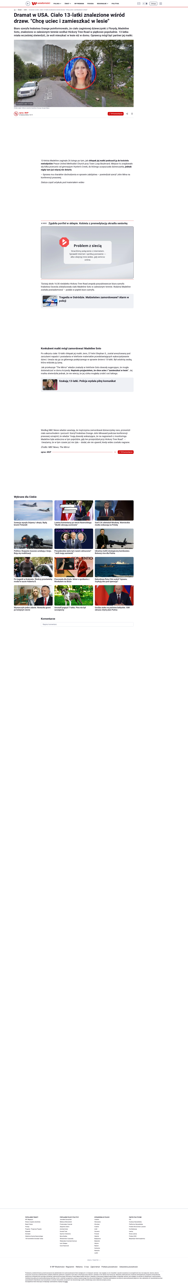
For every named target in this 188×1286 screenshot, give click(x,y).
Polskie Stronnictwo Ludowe (137, 1226)
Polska (56, 3)
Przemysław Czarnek (66, 1224)
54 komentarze (117, 114)
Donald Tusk (63, 1231)
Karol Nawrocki (64, 1246)
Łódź (95, 1229)
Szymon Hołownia (65, 1234)
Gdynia (96, 1243)
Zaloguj (153, 3)
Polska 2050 (132, 1236)
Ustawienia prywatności (128, 1267)
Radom (96, 1246)
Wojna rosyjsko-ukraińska (32, 1222)
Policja (27, 1226)
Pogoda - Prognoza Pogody (33, 1229)
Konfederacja (133, 1229)
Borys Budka (63, 1236)
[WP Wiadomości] (43, 3)
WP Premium (79, 3)
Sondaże (27, 1234)
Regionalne (101, 3)
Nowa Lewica (133, 1234)
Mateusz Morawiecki (66, 1222)
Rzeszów (97, 1250)
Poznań (96, 1234)
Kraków (96, 1226)
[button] (145, 3)
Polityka (115, 3)
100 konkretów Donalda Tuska (34, 1238)
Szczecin (97, 1231)
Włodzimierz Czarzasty (66, 1238)
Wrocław (97, 1224)
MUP (26, 113)
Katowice (97, 1248)
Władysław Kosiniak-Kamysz (68, 1241)
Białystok (97, 1241)
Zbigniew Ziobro (64, 1226)
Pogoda (90, 3)
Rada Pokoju (29, 1224)
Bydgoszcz (97, 1238)
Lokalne (96, 1219)
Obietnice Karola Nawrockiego (34, 1236)
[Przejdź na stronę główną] (28, 5)
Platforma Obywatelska (136, 1224)
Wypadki (27, 1231)
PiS (130, 1219)
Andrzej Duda (64, 1229)
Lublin (96, 1253)
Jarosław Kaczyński (66, 1219)
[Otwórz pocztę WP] (139, 3)
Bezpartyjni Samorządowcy (137, 1238)
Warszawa (97, 1222)
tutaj (66, 1281)
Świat (67, 3)
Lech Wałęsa (63, 1243)
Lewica (131, 1231)
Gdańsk (96, 1236)
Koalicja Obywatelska (135, 1222)
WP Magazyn (29, 1219)
